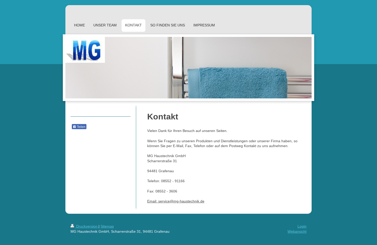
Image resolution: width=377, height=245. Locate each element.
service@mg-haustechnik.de (181, 201)
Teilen (80, 127)
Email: (152, 201)
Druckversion (86, 226)
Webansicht (296, 231)
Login (301, 226)
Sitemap (107, 226)
